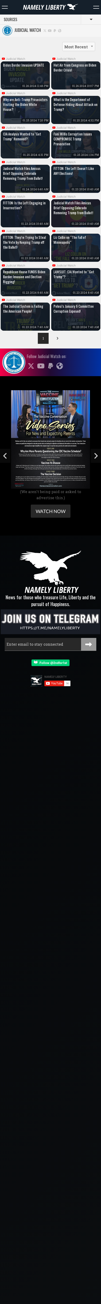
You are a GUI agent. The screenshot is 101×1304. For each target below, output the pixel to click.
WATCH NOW (51, 511)
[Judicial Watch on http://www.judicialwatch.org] (59, 30)
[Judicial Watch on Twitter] (45, 30)
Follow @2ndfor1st (52, 662)
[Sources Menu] (96, 7)
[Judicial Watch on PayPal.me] (55, 30)
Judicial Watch (26, 30)
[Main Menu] (5, 7)
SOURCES (10, 19)
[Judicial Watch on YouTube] (50, 30)
